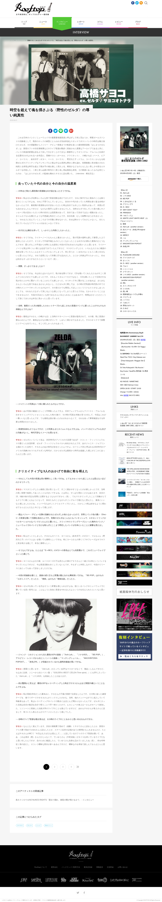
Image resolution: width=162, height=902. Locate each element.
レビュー (119, 23)
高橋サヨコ (48, 825)
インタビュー (62, 23)
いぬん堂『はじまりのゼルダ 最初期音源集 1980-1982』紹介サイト (133, 424)
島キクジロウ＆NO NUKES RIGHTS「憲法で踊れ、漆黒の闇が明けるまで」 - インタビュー (55, 800)
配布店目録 (88, 867)
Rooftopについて (40, 867)
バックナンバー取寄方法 (71, 867)
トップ (24, 23)
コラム (100, 23)
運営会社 (54, 867)
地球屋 (143, 340)
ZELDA (29, 825)
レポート (81, 23)
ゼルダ (38, 825)
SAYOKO (20, 825)
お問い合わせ (123, 867)
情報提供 (99, 867)
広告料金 (110, 867)
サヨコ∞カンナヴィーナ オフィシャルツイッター (134, 416)
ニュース (43, 23)
